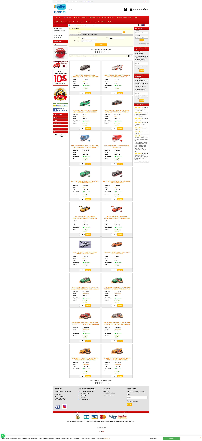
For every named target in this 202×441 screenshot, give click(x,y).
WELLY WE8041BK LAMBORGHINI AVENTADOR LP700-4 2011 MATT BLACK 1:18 (85, 75)
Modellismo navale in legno (124, 18)
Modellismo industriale (80, 18)
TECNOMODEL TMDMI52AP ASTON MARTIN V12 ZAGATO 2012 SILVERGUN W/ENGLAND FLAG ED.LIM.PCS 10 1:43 (117, 324)
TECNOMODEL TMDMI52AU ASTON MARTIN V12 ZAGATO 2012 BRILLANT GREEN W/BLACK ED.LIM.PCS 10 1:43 (85, 289)
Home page (57, 18)
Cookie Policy (107, 438)
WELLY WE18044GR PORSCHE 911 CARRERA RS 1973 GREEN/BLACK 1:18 (85, 182)
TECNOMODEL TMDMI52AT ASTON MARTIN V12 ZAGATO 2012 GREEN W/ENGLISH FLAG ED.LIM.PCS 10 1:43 (117, 289)
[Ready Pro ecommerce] (101, 431)
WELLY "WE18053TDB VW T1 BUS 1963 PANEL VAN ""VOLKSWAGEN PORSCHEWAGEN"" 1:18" (85, 147)
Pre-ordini (72, 22)
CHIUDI (200, 438)
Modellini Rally (57, 33)
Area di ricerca (77, 40)
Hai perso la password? (144, 43)
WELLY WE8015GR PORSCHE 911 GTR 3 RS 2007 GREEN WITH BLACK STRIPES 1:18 (85, 111)
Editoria (88, 22)
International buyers (84, 399)
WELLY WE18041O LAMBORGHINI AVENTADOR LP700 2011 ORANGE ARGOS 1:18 (117, 218)
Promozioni (80, 22)
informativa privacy (134, 401)
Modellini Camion (58, 37)
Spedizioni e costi (84, 393)
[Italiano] (139, 25)
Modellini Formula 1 (58, 35)
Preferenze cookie (101, 427)
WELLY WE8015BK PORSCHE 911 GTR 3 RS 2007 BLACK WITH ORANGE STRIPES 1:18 (117, 111)
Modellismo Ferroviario (60, 22)
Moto (136, 18)
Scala (107, 37)
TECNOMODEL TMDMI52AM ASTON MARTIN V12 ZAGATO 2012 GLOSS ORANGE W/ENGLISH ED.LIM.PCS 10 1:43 (117, 359)
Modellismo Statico (94, 18)
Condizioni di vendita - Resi (86, 391)
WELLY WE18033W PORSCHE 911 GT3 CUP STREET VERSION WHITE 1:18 (85, 252)
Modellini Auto (67, 18)
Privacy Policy (82, 395)
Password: (137, 35)
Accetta (171, 438)
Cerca (79, 32)
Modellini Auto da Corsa (59, 30)
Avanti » (106, 51)
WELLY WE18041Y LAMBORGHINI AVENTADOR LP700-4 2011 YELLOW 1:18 (85, 217)
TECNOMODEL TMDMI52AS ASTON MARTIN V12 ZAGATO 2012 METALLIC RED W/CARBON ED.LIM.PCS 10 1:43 (85, 324)
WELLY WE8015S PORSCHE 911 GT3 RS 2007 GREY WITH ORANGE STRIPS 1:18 (117, 75)
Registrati (147, 44)
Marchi (109, 22)
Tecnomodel (86, 293)
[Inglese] (142, 25)
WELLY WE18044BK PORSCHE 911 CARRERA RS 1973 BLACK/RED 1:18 (117, 182)
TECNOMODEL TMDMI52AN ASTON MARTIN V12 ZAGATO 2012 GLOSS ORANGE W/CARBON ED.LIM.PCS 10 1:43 (85, 359)
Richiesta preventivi (108, 395)
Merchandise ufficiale (99, 22)
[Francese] (144, 25)
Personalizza (153, 438)
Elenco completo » (144, 161)
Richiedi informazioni (109, 393)
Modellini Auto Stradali (59, 28)
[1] (82, 93)
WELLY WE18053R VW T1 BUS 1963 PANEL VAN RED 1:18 (116, 146)
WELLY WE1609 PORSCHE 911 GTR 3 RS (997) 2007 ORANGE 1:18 (117, 252)
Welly (84, 81)
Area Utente (106, 391)
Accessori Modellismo (108, 18)
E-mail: (137, 30)
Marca (79, 37)
